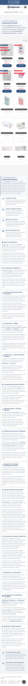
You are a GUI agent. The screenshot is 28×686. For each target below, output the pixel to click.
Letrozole (13, 363)
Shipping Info (20, 681)
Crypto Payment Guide (13, 683)
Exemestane (5, 363)
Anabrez (7, 135)
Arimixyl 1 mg (7, 112)
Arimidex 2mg (21, 86)
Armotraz (7, 159)
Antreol (21, 135)
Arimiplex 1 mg (21, 61)
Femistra (21, 159)
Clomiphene (16, 329)
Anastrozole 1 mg (21, 112)
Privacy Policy (12, 681)
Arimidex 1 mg (7, 61)
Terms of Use (4, 681)
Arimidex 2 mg (7, 86)
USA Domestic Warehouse (8, 600)
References (3, 683)
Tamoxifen (8, 329)
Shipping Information (15, 621)
